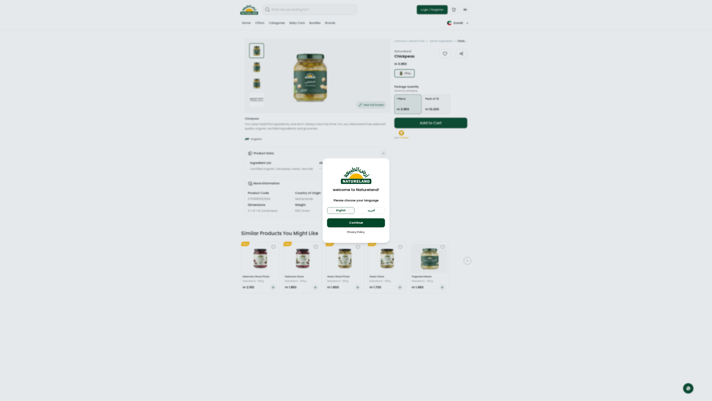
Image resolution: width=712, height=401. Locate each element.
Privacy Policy (356, 232)
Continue (356, 223)
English (341, 210)
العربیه (371, 210)
